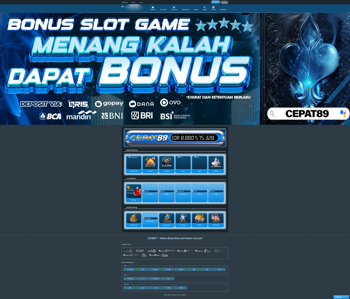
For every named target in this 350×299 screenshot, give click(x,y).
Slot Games (163, 9)
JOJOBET (168, 295)
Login (224, 2)
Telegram (134, 2)
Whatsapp (126, 2)
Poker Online (185, 9)
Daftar (215, 2)
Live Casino (174, 9)
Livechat (141, 2)
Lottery (213, 9)
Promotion (223, 9)
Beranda (153, 9)
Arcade (205, 9)
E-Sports (195, 9)
